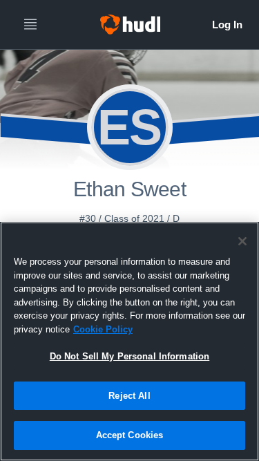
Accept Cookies (130, 435)
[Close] (242, 241)
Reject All (129, 396)
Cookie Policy (103, 329)
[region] (129, 341)
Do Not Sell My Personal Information (130, 356)
